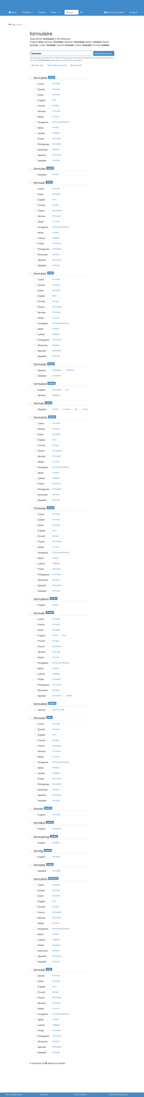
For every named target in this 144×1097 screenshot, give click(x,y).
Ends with (77, 65)
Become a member (115, 12)
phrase (55, 604)
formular (56, 89)
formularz (56, 138)
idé (76, 409)
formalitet (56, 870)
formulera (56, 375)
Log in (134, 12)
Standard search (104, 53)
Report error (16, 24)
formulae (56, 814)
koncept (66, 409)
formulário (56, 143)
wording (55, 842)
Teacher (42, 12)
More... (54, 12)
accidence (56, 828)
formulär (56, 160)
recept (85, 409)
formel (55, 409)
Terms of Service (80, 1094)
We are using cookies (14, 1094)
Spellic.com (123, 1094)
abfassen (56, 395)
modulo (55, 127)
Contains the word (58, 65)
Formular (56, 110)
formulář (56, 83)
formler (55, 174)
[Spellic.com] (20, 4)
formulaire (56, 210)
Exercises (26, 12)
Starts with (38, 65)
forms (55, 635)
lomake (55, 105)
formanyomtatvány (60, 121)
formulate (56, 389)
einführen (70, 370)
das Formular (58, 709)
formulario (56, 154)
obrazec (56, 149)
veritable (56, 856)
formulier (56, 94)
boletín (69, 695)
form (54, 100)
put (67, 389)
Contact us (44, 1094)
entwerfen (56, 370)
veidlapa (56, 132)
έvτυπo (55, 116)
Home (14, 12)
